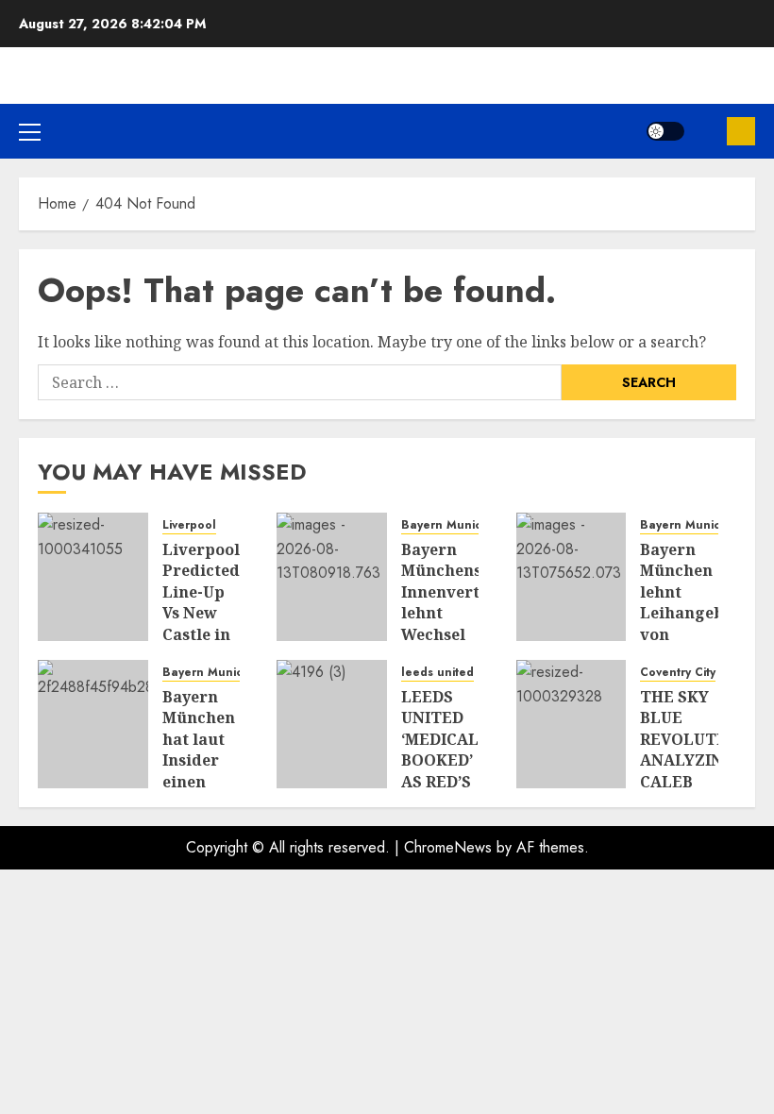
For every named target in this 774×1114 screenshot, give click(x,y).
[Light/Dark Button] (665, 131)
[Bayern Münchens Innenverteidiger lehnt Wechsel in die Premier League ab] (332, 577)
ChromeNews (448, 847)
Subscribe (741, 131)
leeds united (437, 673)
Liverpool (189, 525)
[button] (30, 131)
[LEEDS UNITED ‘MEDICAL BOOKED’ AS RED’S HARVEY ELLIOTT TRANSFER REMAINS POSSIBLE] (332, 724)
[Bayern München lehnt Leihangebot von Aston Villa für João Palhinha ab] (571, 577)
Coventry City (677, 673)
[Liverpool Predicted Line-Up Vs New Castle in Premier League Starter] (93, 577)
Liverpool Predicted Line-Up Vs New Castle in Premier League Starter (201, 623)
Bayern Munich (445, 525)
